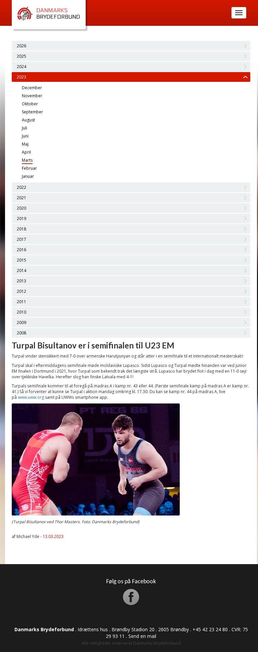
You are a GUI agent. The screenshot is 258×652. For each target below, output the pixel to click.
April (26, 152)
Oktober (30, 104)
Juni (25, 136)
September (32, 112)
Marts (27, 160)
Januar (28, 176)
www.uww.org (31, 397)
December (32, 88)
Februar (29, 168)
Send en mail (142, 636)
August (28, 120)
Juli (24, 128)
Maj (25, 144)
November (32, 96)
